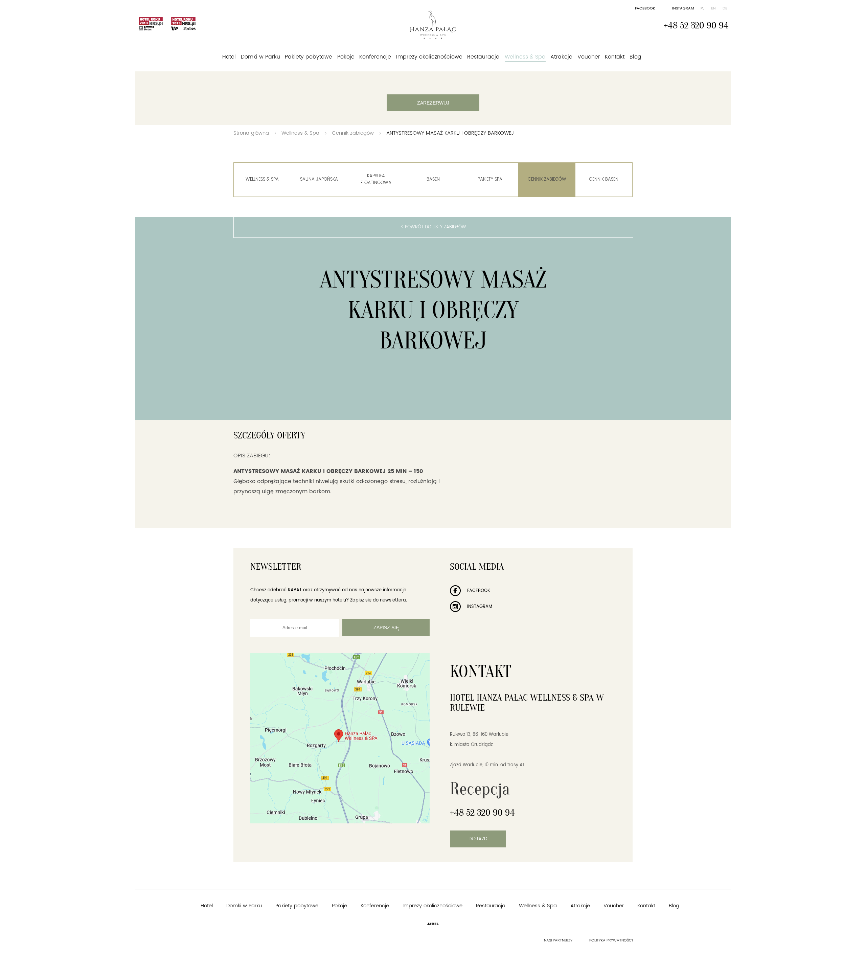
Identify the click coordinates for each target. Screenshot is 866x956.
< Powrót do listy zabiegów (433, 227)
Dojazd (478, 839)
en (713, 8)
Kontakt (614, 56)
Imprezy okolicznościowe (429, 56)
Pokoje (346, 56)
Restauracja (483, 56)
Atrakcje (561, 56)
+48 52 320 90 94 (696, 25)
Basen (433, 179)
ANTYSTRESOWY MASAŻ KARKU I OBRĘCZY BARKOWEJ (450, 133)
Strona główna (251, 133)
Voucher (588, 56)
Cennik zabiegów (353, 133)
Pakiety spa (490, 179)
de (725, 8)
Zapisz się (386, 627)
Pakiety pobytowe (308, 56)
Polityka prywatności (611, 940)
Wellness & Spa (525, 56)
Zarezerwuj (433, 103)
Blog (635, 56)
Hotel (229, 56)
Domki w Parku (260, 56)
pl (702, 8)
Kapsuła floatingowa (376, 179)
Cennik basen (603, 179)
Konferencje (375, 56)
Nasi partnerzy (558, 940)
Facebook (645, 8)
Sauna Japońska (319, 179)
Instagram (683, 8)
